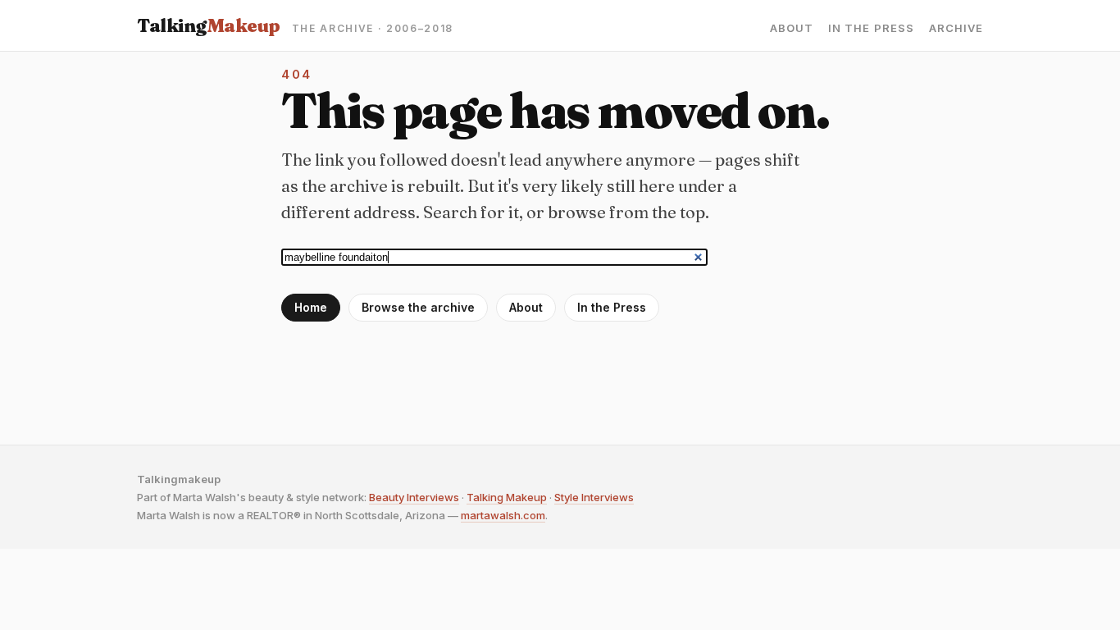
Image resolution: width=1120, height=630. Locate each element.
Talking (208, 25)
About (791, 28)
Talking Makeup (507, 497)
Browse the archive (418, 307)
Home (310, 307)
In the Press (870, 28)
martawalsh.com (503, 515)
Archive (956, 28)
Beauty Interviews (414, 497)
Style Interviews (594, 497)
